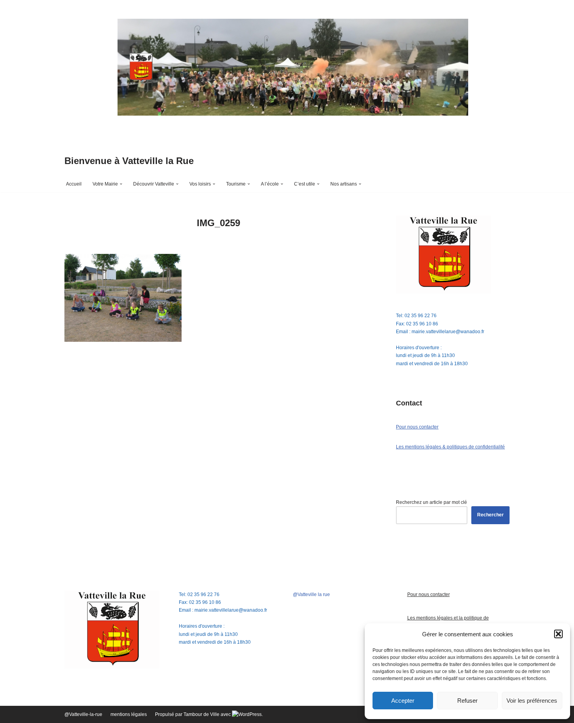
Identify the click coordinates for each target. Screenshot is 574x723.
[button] (558, 634)
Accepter (402, 700)
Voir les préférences (531, 700)
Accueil (74, 184)
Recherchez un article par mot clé (431, 502)
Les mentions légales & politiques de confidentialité (450, 447)
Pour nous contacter (417, 427)
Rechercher (490, 515)
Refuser (467, 700)
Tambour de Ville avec (208, 714)
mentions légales (129, 714)
